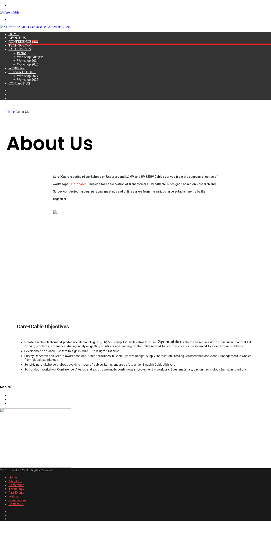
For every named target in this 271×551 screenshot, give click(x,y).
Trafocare (77, 184)
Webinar (16, 68)
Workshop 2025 (27, 64)
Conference (23, 41)
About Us (17, 38)
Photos (21, 53)
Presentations (22, 72)
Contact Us (19, 83)
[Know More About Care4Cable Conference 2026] (35, 27)
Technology (20, 45)
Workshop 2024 (27, 60)
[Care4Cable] (9, 12)
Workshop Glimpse (30, 57)
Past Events (19, 49)
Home (13, 34)
